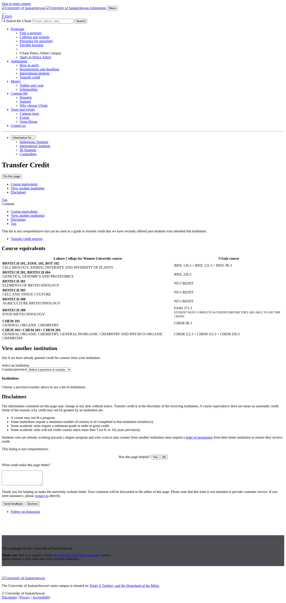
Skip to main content (16, 4)
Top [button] (4, 200)
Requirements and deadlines (39, 69)
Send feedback (13, 503)
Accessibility (41, 597)
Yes (155, 457)
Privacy (24, 597)
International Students (35, 146)
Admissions (98, 8)
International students (35, 73)
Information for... (23, 137)
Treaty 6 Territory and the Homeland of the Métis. (124, 586)
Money (16, 81)
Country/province (14, 369)
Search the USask (18, 21)
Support (25, 101)
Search (80, 21)
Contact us (18, 125)
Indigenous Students (34, 142)
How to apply (29, 65)
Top (13, 223)
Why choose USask (34, 105)
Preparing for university (36, 41)
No (164, 457)
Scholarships (29, 89)
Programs (17, 29)
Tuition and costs (32, 85)
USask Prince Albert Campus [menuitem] (40, 53)
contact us (42, 496)
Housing (26, 97)
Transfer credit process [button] (26, 239)
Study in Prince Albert (35, 57)
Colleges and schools (34, 37)
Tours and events (23, 109)
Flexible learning (31, 45)
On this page (12, 176)
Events (24, 117)
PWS (7, 16)
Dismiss (32, 503)
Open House (29, 121)
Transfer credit (30, 77)
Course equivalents (24, 184)
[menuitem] (147, 43)
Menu (112, 8)
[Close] (3, 13)
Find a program (30, 33)
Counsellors (28, 154)
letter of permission (199, 437)
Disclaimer (18, 192)
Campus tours (29, 113)
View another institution (27, 188)
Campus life (19, 93)
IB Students (28, 150)
